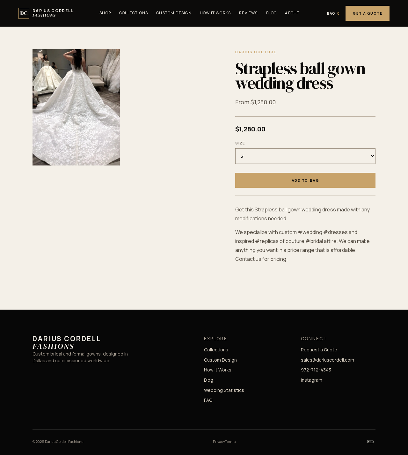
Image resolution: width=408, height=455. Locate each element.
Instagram (311, 380)
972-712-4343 (316, 370)
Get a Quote (367, 13)
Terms (230, 441)
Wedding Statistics (224, 390)
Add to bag (305, 180)
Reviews (248, 13)
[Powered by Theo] (370, 442)
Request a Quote (319, 350)
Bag (333, 13)
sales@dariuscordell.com (327, 360)
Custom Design (174, 13)
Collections (133, 13)
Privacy (219, 441)
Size (240, 143)
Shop (105, 13)
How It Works (215, 13)
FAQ (208, 400)
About (292, 13)
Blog (271, 13)
